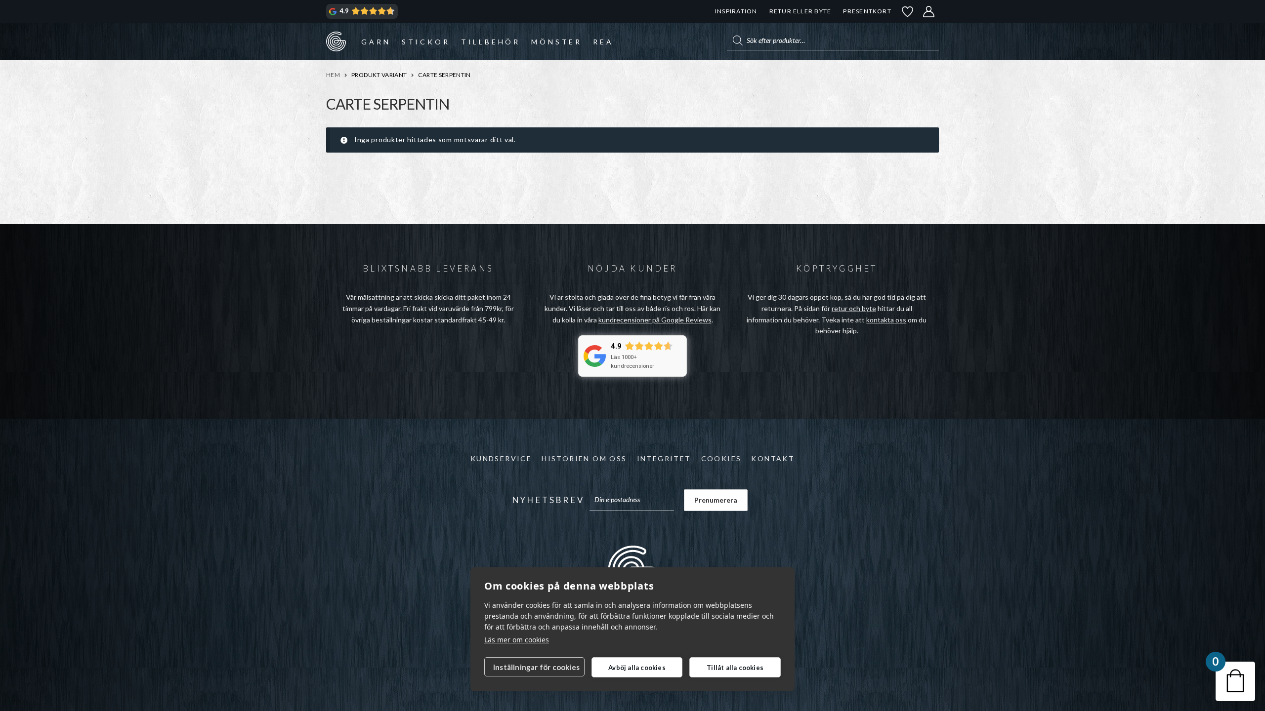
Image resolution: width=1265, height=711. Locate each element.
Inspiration (736, 11)
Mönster (556, 42)
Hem (333, 75)
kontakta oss (886, 320)
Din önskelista (908, 11)
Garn (375, 42)
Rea (603, 42)
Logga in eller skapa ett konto (929, 11)
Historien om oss (584, 458)
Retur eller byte (800, 11)
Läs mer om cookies (516, 639)
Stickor (426, 42)
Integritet (664, 458)
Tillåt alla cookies (735, 668)
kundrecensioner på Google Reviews (655, 320)
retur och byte (854, 308)
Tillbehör (490, 42)
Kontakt (773, 458)
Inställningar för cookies (536, 667)
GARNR (336, 41)
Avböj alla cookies (637, 668)
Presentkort (867, 11)
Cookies (721, 458)
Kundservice (501, 458)
